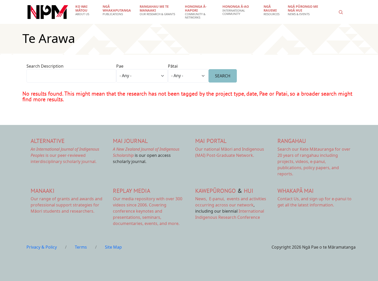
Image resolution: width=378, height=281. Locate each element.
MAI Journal (130, 140)
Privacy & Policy (41, 247)
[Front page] (48, 12)
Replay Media (131, 190)
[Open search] (341, 12)
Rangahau (291, 140)
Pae (119, 66)
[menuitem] (85, 10)
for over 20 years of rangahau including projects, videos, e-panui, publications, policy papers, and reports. (313, 161)
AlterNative (48, 140)
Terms (81, 247)
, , (210, 199)
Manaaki (43, 190)
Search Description (45, 66)
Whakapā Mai (295, 190)
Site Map (113, 247)
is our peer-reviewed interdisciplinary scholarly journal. (65, 155)
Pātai (173, 66)
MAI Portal (211, 140)
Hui (248, 190)
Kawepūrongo (215, 190)
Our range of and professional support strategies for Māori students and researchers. (66, 205)
